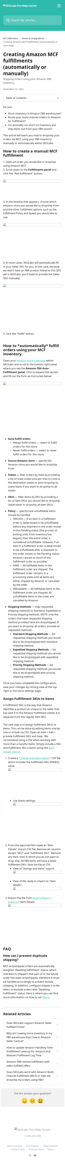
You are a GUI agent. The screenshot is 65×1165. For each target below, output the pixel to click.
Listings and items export (35, 758)
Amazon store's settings (31, 360)
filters (45, 997)
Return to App (14, 1145)
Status (50, 1149)
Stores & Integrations (33, 38)
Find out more (36, 1149)
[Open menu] (59, 6)
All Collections (10, 38)
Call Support (32, 1145)
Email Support (50, 1145)
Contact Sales (18, 1149)
